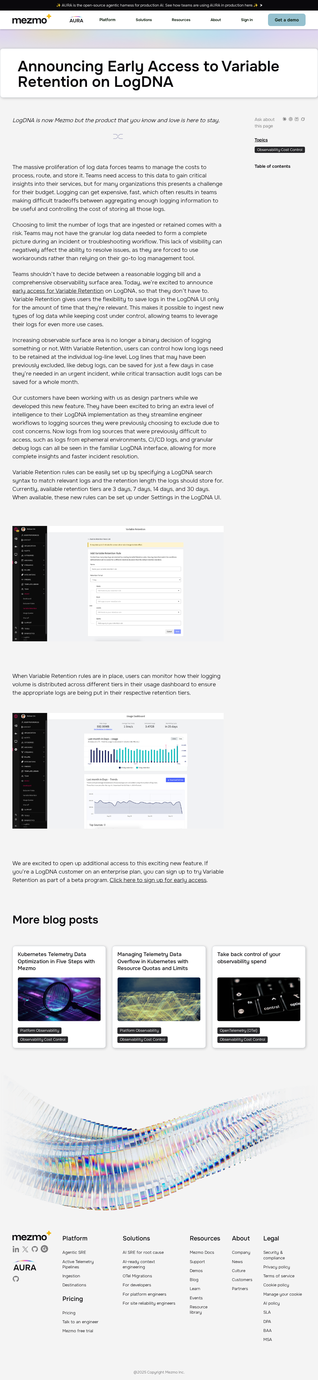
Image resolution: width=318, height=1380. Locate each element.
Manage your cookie (282, 1294)
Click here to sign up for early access (158, 880)
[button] (107, 20)
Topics (261, 140)
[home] (31, 20)
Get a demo (287, 20)
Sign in (247, 19)
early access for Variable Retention (58, 290)
